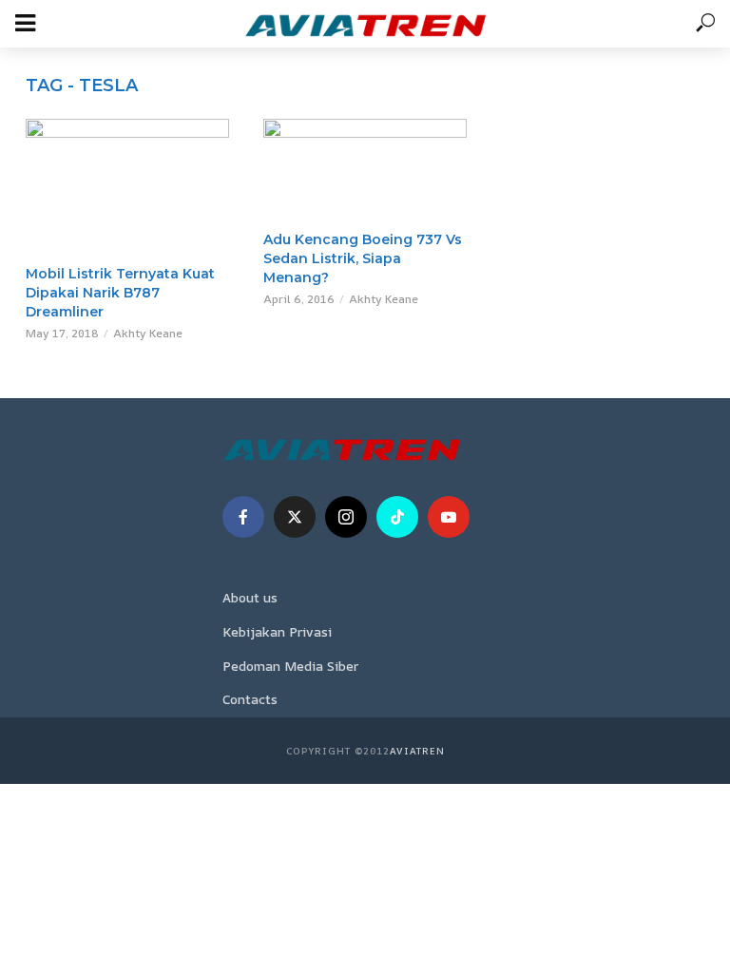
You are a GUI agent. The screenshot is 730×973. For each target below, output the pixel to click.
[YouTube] (449, 517)
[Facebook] (243, 517)
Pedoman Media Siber (290, 666)
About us (250, 597)
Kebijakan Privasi (277, 631)
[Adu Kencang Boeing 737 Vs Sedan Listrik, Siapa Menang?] (365, 169)
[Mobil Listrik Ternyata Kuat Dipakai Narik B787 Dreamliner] (127, 187)
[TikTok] (397, 517)
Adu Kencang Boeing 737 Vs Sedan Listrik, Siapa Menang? (362, 258)
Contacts (250, 699)
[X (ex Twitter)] (295, 517)
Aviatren (417, 750)
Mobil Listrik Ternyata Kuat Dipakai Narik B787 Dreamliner (120, 292)
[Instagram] (346, 517)
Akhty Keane (147, 333)
